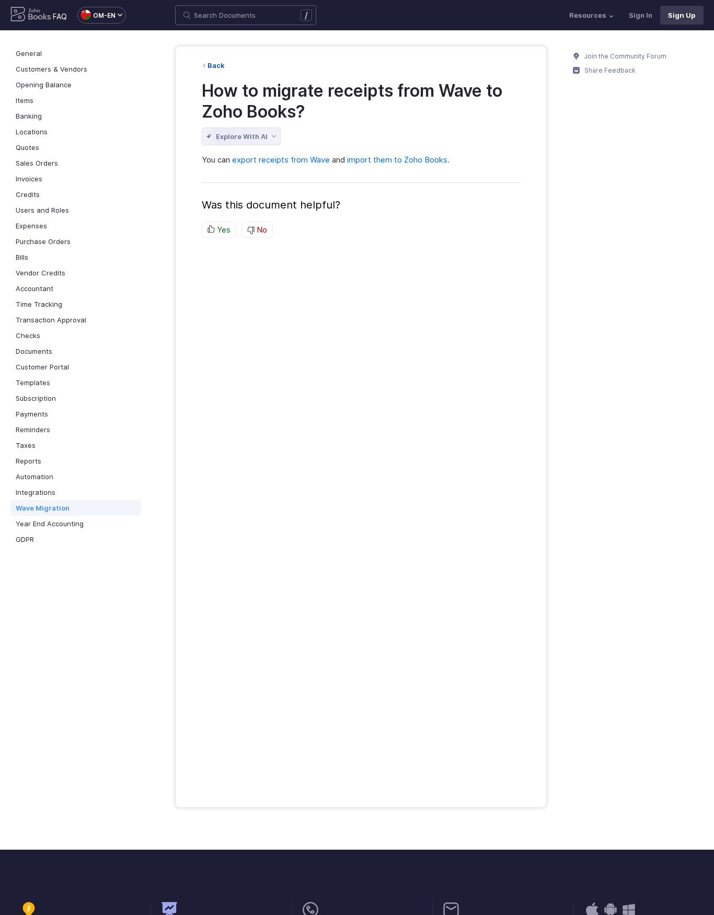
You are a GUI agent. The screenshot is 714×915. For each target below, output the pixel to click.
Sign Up (682, 15)
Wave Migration (43, 508)
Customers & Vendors (51, 69)
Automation (34, 476)
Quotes (27, 147)
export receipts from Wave (281, 160)
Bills (22, 257)
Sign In (640, 15)
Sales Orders (37, 163)
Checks (28, 335)
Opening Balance (44, 84)
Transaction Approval (51, 320)
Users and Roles (42, 210)
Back (216, 65)
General (29, 53)
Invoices (29, 179)
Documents (34, 351)
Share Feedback (609, 70)
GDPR (25, 539)
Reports (28, 461)
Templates (33, 382)
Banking (29, 116)
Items (24, 100)
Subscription (36, 398)
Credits (28, 194)
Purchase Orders (43, 241)
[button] (96, 15)
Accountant (34, 288)
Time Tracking (39, 304)
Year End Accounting (50, 523)
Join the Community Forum (624, 56)
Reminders (33, 429)
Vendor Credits (40, 273)
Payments (32, 414)
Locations (32, 132)
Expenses (31, 226)
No (261, 230)
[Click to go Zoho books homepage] (30, 15)
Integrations (35, 492)
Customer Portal (42, 367)
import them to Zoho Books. (398, 160)
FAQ (60, 16)
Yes (223, 230)
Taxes (26, 445)
